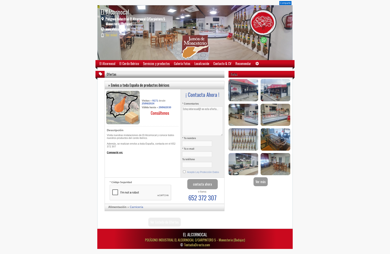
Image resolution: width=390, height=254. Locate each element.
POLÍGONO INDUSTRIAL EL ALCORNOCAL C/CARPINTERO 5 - (195, 240)
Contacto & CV (222, 63)
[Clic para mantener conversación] (263, 42)
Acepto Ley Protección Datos (203, 172)
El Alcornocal (107, 63)
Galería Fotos (182, 63)
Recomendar (243, 63)
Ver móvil (111, 34)
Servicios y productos (156, 63)
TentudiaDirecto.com (197, 244)
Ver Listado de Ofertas (164, 222)
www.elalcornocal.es (117, 29)
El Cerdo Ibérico (129, 63)
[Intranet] (257, 64)
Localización (201, 63)
